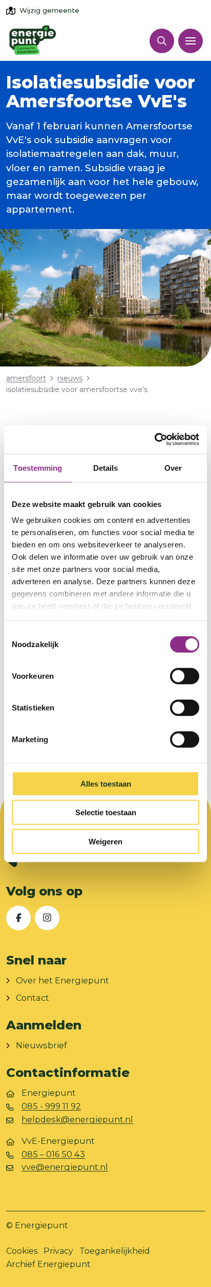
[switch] (184, 676)
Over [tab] (173, 467)
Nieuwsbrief (41, 1045)
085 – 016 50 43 (53, 1154)
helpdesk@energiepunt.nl (77, 1119)
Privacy (58, 1251)
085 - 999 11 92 (51, 1106)
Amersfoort (26, 378)
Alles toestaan (105, 783)
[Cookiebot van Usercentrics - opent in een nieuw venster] (154, 439)
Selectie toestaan (105, 812)
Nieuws (69, 378)
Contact (32, 998)
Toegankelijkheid (114, 1251)
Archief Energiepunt (48, 1264)
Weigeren (105, 841)
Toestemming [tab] (37, 467)
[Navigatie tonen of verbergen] (190, 41)
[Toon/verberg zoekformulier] (162, 41)
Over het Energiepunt (62, 980)
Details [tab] (105, 467)
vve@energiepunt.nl (65, 1167)
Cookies (21, 1251)
